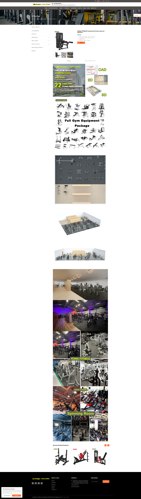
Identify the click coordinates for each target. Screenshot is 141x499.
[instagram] (103, 1)
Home (46, 8)
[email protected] (56, 5)
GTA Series (49, 19)
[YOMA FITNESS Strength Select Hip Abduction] (100, 457)
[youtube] (107, 1)
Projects (53, 486)
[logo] (41, 4)
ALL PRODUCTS (35, 30)
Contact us (93, 8)
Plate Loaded (35, 40)
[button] (105, 445)
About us (80, 8)
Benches (34, 50)
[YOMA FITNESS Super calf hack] (81, 457)
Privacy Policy (66, 497)
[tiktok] (108, 1)
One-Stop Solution (53, 8)
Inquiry (81, 42)
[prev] (53, 54)
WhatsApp (136, 15)
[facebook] (105, 1)
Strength (66, 8)
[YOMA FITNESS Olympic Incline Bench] (62, 457)
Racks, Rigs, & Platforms (37, 47)
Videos (84, 8)
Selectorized (43, 19)
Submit (106, 481)
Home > (33, 27)
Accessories (73, 8)
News (88, 8)
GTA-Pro (54, 19)
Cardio (60, 8)
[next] (74, 54)
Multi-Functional (36, 44)
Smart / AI (34, 34)
